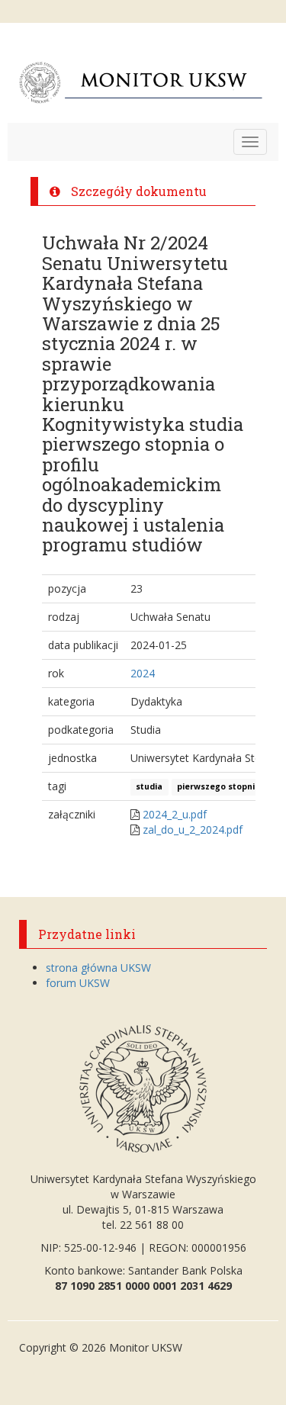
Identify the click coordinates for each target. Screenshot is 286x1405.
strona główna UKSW (98, 967)
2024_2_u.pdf (175, 814)
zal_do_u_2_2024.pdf (193, 829)
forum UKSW (78, 983)
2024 (142, 673)
